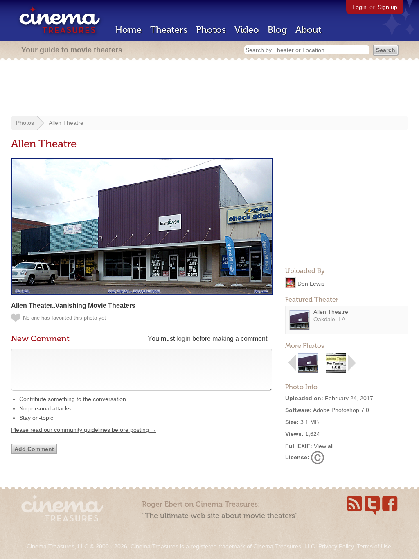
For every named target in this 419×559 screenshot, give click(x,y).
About (308, 29)
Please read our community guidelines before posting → (83, 429)
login (183, 338)
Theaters (168, 29)
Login (359, 7)
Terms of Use (374, 546)
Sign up (387, 7)
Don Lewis (310, 283)
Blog (277, 29)
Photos (211, 29)
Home (128, 29)
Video (246, 29)
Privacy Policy (336, 546)
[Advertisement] (209, 88)
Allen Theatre (66, 122)
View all (323, 446)
